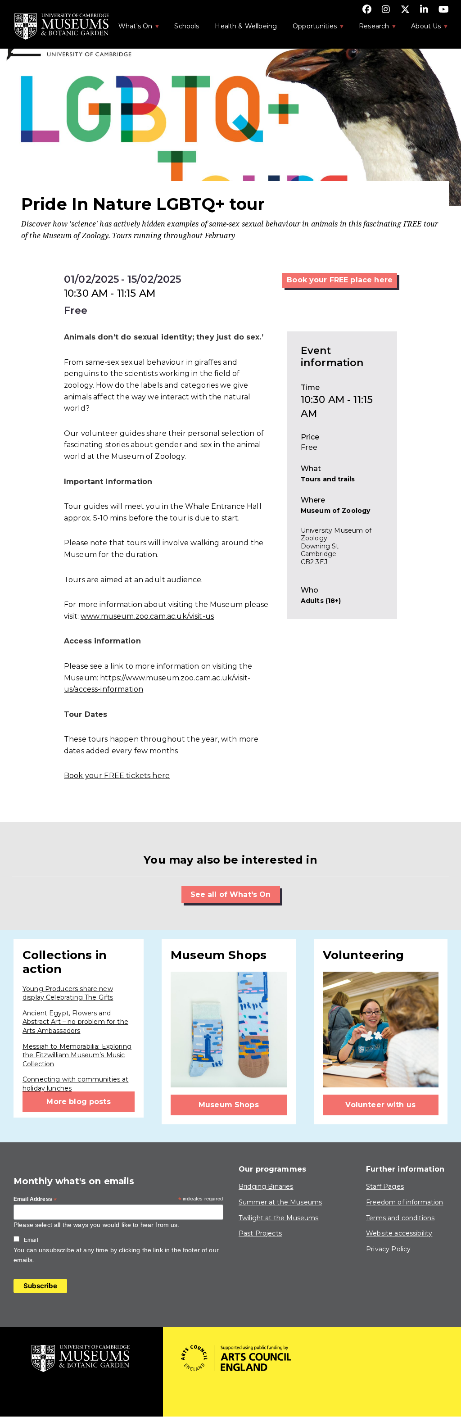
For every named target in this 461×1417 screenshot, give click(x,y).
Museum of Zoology (336, 511)
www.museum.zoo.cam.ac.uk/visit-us (147, 616)
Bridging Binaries (266, 1186)
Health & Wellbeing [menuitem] (246, 26)
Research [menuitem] (369, 29)
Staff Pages (385, 1186)
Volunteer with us (380, 1104)
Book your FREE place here (340, 280)
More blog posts (78, 1101)
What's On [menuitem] (130, 29)
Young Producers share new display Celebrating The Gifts (68, 993)
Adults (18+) (321, 601)
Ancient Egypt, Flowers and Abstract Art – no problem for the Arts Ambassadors (75, 1022)
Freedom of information (404, 1202)
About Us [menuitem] (421, 29)
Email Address (35, 1199)
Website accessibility (399, 1233)
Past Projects (260, 1233)
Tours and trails (328, 479)
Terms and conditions (400, 1218)
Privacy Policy (388, 1249)
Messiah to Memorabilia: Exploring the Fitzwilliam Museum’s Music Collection (77, 1055)
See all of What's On (230, 894)
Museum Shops (229, 1104)
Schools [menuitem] (186, 26)
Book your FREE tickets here (117, 775)
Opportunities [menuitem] (310, 29)
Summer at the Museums (280, 1202)
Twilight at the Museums (278, 1218)
